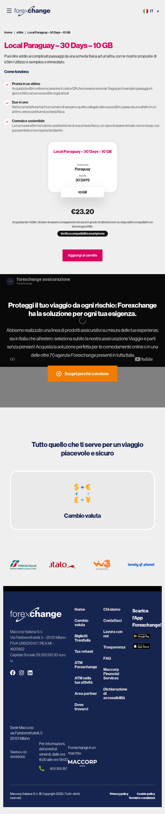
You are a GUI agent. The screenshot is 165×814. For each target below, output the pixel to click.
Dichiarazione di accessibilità (114, 693)
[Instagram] (21, 672)
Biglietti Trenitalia (83, 638)
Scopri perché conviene (87, 373)
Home (8, 32)
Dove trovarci (81, 707)
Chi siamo (111, 609)
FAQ (107, 658)
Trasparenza (114, 647)
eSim (20, 32)
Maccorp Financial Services (111, 673)
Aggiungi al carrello (82, 255)
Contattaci (112, 620)
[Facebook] (12, 672)
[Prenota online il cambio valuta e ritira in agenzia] (82, 500)
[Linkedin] (30, 672)
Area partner (86, 693)
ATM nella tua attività (84, 680)
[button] (9, 11)
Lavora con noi (112, 634)
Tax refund (84, 651)
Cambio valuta (81, 622)
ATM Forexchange (86, 665)
